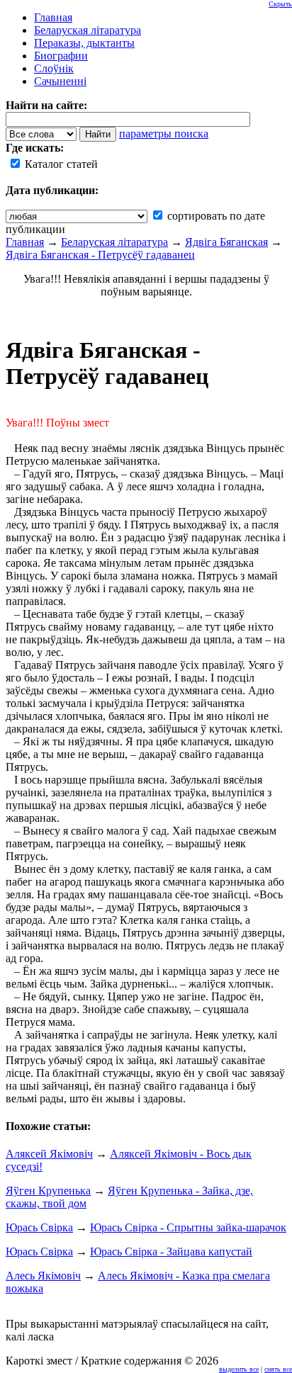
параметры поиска (163, 134)
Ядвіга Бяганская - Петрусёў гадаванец (100, 255)
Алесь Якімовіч (43, 1276)
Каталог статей (60, 164)
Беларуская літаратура (114, 242)
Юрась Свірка (39, 1227)
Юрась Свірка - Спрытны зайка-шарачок (188, 1227)
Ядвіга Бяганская (226, 242)
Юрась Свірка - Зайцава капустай (171, 1251)
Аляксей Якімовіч (49, 1154)
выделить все (239, 1369)
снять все (278, 1369)
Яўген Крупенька (48, 1191)
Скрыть (280, 4)
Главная (25, 242)
